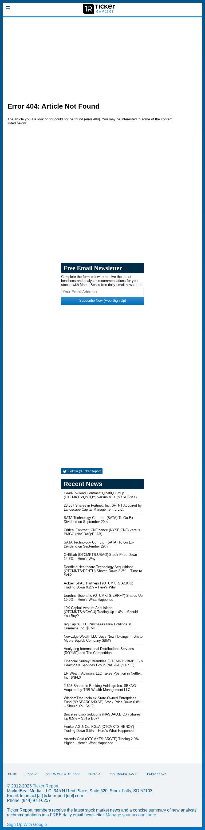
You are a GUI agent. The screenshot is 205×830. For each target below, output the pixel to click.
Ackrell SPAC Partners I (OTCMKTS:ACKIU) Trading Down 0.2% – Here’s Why (98, 585)
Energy (94, 773)
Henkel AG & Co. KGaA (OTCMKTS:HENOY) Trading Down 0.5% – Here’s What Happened (99, 729)
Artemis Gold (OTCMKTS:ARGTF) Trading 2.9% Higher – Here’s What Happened (101, 741)
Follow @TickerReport (84, 471)
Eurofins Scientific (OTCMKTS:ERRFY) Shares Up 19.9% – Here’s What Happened (103, 598)
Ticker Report (45, 786)
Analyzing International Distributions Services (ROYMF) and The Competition (99, 651)
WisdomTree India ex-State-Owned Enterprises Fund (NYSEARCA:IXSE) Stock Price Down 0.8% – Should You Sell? (102, 702)
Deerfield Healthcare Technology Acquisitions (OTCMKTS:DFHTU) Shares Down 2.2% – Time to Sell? (103, 571)
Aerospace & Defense (63, 773)
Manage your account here (131, 815)
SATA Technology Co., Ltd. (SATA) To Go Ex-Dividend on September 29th (99, 520)
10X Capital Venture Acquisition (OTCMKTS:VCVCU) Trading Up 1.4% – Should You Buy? (101, 612)
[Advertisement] (102, 58)
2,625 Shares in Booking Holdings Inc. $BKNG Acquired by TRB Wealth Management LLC (100, 688)
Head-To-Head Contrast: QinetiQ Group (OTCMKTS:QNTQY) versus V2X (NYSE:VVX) (100, 495)
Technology (155, 773)
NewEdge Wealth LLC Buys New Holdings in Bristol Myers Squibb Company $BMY (103, 638)
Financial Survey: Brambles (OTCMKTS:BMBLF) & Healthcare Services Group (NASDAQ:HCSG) (103, 663)
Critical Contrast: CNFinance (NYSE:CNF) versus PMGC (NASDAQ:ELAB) (102, 532)
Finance (31, 773)
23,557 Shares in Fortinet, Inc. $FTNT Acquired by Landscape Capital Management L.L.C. (103, 507)
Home (12, 773)
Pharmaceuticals (123, 773)
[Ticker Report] (41, 21)
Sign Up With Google (27, 824)
